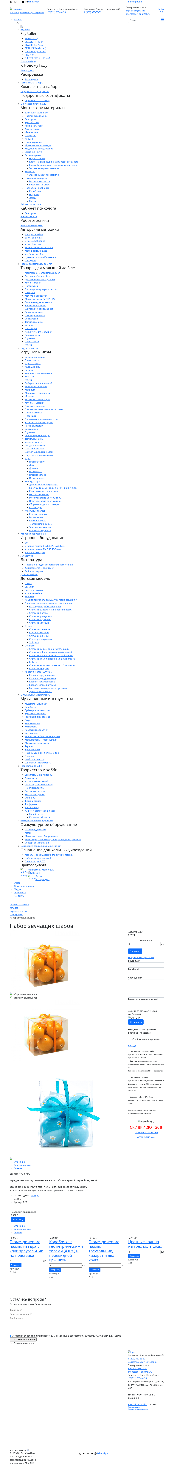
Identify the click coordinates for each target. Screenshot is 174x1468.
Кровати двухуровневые (42, 675)
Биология (30, 171)
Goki (37, 872)
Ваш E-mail (134, 969)
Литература (27, 555)
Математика (31, 132)
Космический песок (39, 817)
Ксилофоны (31, 726)
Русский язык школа (40, 184)
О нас (17, 882)
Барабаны (30, 707)
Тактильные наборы (35, 305)
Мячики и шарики (34, 402)
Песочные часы (33, 412)
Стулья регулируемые (40, 639)
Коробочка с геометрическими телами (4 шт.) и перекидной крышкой (66, 1251)
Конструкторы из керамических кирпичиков (53, 487)
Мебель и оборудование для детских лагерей (49, 854)
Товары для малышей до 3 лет (36, 263)
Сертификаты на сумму (37, 100)
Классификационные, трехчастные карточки (53, 164)
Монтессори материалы (33, 103)
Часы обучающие (34, 448)
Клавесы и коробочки (36, 729)
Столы (28, 583)
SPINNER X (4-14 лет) (35, 48)
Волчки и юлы (32, 335)
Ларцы (32, 197)
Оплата (95, 1358)
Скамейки (30, 586)
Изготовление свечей (36, 781)
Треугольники (32, 749)
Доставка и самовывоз (103, 1363)
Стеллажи (30, 645)
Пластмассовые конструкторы (45, 500)
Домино (33, 468)
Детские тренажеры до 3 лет (40, 279)
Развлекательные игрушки (39, 422)
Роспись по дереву (35, 794)
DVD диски (30, 260)
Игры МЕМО (35, 471)
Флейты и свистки (34, 759)
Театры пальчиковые (40, 523)
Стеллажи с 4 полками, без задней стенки (51, 655)
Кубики (28, 344)
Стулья (28, 626)
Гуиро (28, 720)
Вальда (35, 1195)
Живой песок (36, 814)
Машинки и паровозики (37, 392)
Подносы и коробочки (37, 187)
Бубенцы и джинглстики (37, 710)
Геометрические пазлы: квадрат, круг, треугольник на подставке (26, 1248)
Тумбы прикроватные (40, 691)
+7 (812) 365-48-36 (56, 12)
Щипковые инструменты (38, 762)
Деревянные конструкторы (43, 484)
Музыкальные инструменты (35, 694)
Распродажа (27, 70)
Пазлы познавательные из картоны (44, 409)
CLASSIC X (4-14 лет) (35, 44)
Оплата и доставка (24, 886)
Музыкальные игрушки (37, 742)
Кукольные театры (35, 510)
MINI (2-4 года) (32, 38)
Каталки (29, 325)
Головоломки (32, 341)
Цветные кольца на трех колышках (145, 1244)
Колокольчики (32, 723)
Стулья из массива (39, 632)
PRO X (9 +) (30, 54)
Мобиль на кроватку (36, 295)
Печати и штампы (34, 787)
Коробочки (35, 191)
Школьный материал (36, 178)
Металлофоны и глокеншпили (41, 739)
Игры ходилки (36, 478)
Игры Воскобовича (35, 240)
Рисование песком (35, 791)
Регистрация (135, 1)
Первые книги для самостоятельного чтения (49, 564)
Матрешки (30, 389)
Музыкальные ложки (36, 703)
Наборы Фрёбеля (34, 234)
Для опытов (31, 778)
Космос (29, 138)
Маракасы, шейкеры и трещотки (42, 736)
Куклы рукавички (38, 514)
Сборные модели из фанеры (44, 504)
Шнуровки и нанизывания (39, 308)
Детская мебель (29, 574)
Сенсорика (30, 119)
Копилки (29, 376)
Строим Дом (35, 507)
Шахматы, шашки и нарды (39, 451)
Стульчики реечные (39, 629)
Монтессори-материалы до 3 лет (42, 272)
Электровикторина (35, 356)
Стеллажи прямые (39, 612)
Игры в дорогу (36, 461)
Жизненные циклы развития (44, 168)
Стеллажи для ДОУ (35, 861)
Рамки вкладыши (34, 312)
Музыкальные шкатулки (37, 399)
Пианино (30, 756)
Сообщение (135, 977)
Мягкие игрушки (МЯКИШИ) (40, 299)
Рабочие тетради (34, 571)
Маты (28, 832)
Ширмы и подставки (40, 530)
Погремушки (31, 285)
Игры (27, 458)
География (30, 135)
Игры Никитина (33, 244)
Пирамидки (31, 328)
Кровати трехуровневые (42, 681)
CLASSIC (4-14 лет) (34, 41)
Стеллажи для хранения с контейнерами (50, 609)
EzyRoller (25, 29)
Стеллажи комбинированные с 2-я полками (52, 665)
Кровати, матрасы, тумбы (38, 671)
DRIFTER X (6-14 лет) (35, 51)
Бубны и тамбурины (35, 713)
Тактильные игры (34, 321)
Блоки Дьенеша (33, 237)
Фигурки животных (35, 445)
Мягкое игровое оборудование (41, 836)
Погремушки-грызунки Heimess (41, 289)
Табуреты (34, 642)
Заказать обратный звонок (142, 1361)
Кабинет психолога (31, 204)
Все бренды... (42, 879)
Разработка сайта (137, 1404)
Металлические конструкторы (45, 497)
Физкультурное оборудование (37, 820)
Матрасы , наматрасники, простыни (48, 688)
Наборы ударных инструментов (42, 752)
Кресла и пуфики (34, 590)
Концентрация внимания (38, 373)
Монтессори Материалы (41, 869)
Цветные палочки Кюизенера (40, 257)
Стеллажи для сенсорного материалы (49, 648)
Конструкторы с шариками (43, 491)
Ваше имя (134, 960)
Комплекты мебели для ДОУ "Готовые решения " (51, 599)
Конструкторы (32, 481)
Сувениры (30, 797)
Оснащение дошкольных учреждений (41, 845)
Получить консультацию (141, 957)
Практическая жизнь (36, 115)
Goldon (39, 876)
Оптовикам (20, 892)
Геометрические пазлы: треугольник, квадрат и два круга (104, 1251)
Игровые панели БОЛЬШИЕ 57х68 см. (45, 545)
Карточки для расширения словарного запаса (53, 161)
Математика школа (39, 181)
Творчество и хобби (31, 765)
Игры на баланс (37, 474)
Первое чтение (37, 158)
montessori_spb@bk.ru (138, 13)
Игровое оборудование (33, 533)
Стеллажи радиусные (40, 616)
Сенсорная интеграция (37, 842)
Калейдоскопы (32, 366)
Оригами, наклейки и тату (38, 784)
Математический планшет (39, 247)
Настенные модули (35, 552)
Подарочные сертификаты (35, 91)
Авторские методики (32, 225)
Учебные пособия (34, 254)
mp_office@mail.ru (135, 10)
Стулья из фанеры (39, 635)
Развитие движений (35, 829)
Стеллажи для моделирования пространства (48, 603)
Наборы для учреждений (38, 858)
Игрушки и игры (29, 348)
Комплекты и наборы (32, 82)
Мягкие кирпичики (39, 494)
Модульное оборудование (39, 148)
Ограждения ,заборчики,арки (45, 606)
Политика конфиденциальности (138, 1409)
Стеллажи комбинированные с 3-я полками (52, 658)
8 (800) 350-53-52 (92, 12)
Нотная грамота (33, 142)
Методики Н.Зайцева (36, 250)
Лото (32, 464)
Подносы (34, 194)
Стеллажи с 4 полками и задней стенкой (50, 652)
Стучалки (30, 338)
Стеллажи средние (39, 668)
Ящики (32, 200)
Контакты (19, 895)
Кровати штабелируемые (42, 684)
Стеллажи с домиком (40, 619)
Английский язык (34, 125)
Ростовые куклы (37, 520)
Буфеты (33, 662)
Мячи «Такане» (33, 282)
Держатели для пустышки (38, 302)
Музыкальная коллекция (38, 145)
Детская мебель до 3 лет (38, 276)
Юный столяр (32, 807)
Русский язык (32, 122)
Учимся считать (33, 442)
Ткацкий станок (33, 800)
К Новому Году (28, 61)
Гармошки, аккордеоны (37, 716)
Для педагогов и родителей (39, 567)
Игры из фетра (33, 363)
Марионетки (36, 517)
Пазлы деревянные (35, 315)
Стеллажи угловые (39, 622)
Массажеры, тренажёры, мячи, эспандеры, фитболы (53, 839)
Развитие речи (33, 155)
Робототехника (29, 216)
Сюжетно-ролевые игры (37, 435)
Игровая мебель (33, 593)
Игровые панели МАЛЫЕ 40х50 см (43, 549)
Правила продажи (134, 1407)
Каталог (18, 19)
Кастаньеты (31, 733)
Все (27, 542)
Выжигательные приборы (38, 774)
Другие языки (32, 128)
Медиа (17, 889)
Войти (160, 8)
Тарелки (29, 746)
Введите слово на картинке (143, 999)
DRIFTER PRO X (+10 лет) (37, 58)
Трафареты (31, 804)
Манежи (29, 596)
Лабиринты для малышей (38, 331)
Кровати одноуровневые (42, 678)
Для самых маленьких (36, 112)
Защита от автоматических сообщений (142, 1012)
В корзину (135, 951)
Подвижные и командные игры (41, 419)
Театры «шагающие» (40, 527)
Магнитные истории (36, 386)
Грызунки (30, 292)
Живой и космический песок (40, 810)
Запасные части (33, 151)
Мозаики (29, 396)
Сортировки (31, 318)
